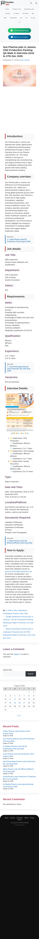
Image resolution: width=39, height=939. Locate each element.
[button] (31, 3)
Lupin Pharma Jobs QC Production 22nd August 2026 (18, 240)
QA (21, 18)
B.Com (33, 18)
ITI (19, 22)
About (6, 818)
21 (24, 703)
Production (13, 18)
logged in (17, 654)
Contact (12, 818)
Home (7, 9)
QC (27, 18)
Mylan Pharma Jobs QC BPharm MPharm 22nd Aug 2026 (19, 542)
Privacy (32, 818)
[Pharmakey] (7, 3)
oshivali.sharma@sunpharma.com (18, 571)
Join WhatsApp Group (20, 30)
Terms (19, 819)
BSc (33, 13)
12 (15, 699)
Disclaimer (20, 818)
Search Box (7, 670)
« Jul (18, 716)
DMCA (26, 818)
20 (19, 703)
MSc (5, 18)
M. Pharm (25, 13)
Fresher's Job (16, 9)
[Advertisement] (19, 112)
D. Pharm (7, 13)
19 (15, 703)
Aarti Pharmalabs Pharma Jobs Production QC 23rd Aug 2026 (18, 369)
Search (31, 674)
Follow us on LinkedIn (21, 37)
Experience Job (29, 9)
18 (10, 703)
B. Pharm (16, 13)
